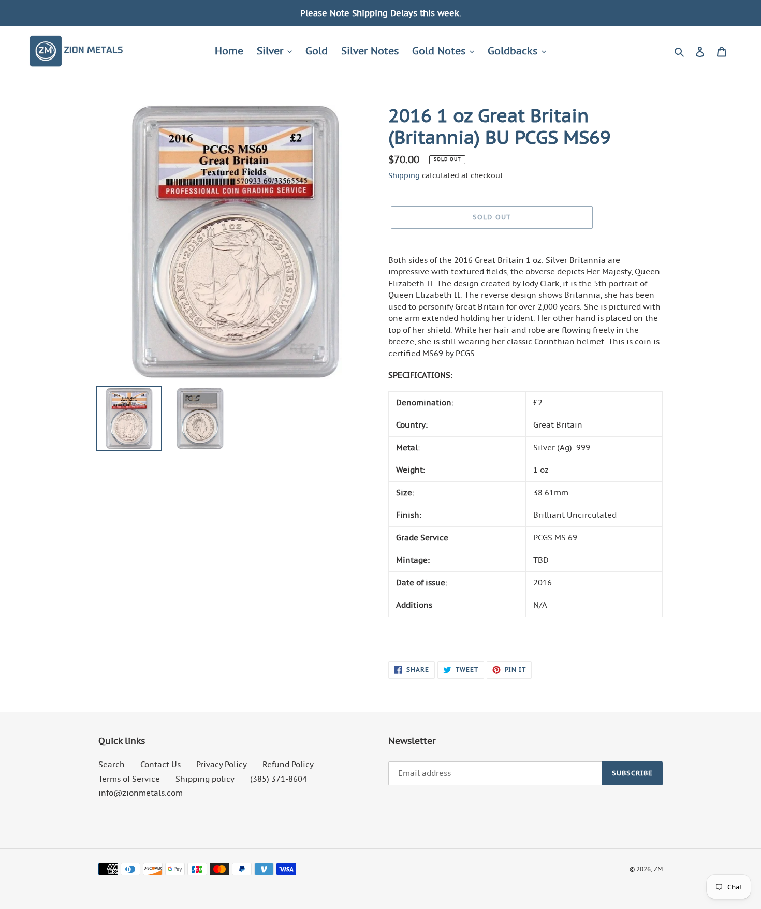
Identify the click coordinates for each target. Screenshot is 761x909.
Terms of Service (129, 779)
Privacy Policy (221, 764)
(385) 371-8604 (278, 779)
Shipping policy (205, 779)
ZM (658, 869)
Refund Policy (288, 764)
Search (111, 764)
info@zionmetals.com (140, 793)
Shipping (404, 175)
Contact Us (160, 764)
